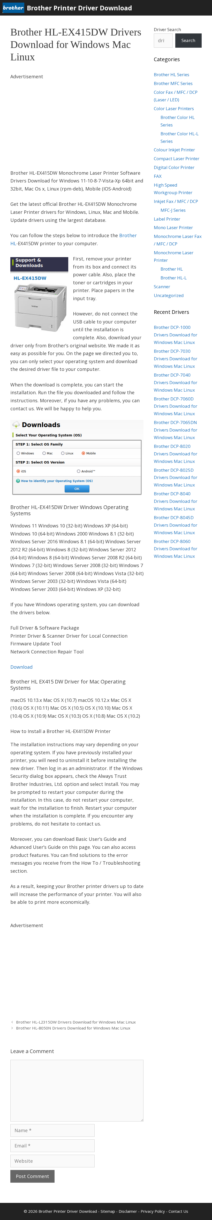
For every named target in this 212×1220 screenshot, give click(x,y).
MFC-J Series (173, 210)
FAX (158, 176)
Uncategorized (169, 295)
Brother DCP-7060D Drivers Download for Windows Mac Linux (175, 406)
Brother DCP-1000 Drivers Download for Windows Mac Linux (175, 334)
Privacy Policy (153, 1211)
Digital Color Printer (174, 167)
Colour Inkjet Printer (174, 150)
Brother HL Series (171, 74)
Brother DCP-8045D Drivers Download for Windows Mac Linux (175, 524)
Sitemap (108, 1211)
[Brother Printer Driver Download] (15, 8)
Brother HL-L (174, 278)
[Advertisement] (76, 117)
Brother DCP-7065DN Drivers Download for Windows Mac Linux (175, 429)
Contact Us (178, 1211)
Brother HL (172, 269)
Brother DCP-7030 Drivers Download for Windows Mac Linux (175, 358)
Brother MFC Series (173, 83)
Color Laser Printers (174, 108)
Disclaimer (128, 1211)
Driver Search (167, 29)
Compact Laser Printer (176, 158)
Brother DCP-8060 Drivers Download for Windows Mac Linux (175, 548)
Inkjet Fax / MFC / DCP (176, 201)
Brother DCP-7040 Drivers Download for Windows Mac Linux (175, 382)
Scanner (162, 287)
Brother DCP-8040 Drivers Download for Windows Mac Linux (175, 501)
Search (188, 40)
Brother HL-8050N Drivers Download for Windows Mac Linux (73, 1028)
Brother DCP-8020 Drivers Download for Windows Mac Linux (175, 453)
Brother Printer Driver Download (79, 7)
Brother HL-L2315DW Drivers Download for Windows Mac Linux (76, 1022)
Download (21, 667)
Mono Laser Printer (173, 227)
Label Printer (167, 219)
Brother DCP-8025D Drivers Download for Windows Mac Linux (175, 477)
